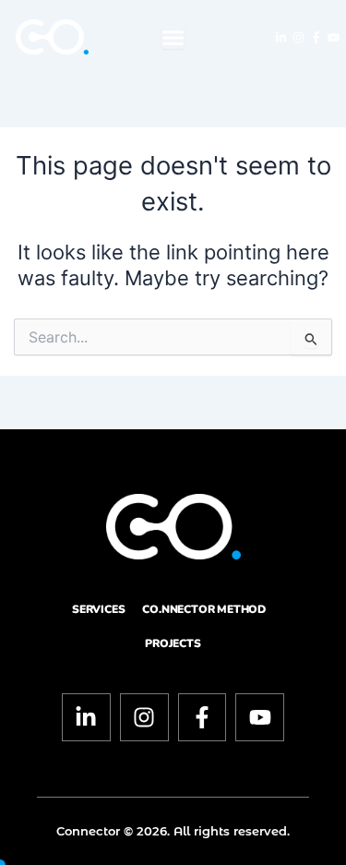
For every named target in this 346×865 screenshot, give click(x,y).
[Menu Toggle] (173, 37)
